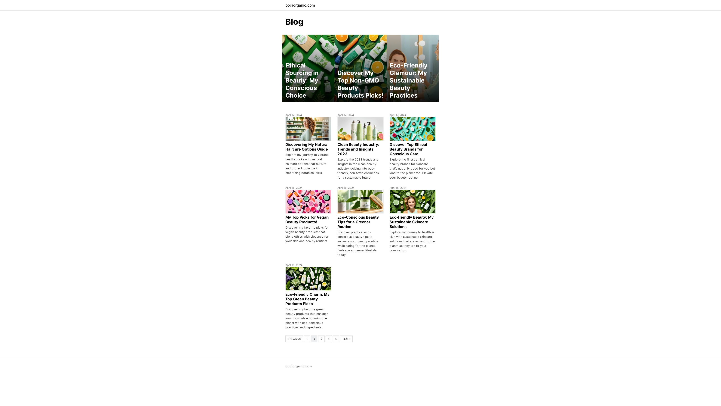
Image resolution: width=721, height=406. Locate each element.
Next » (346, 338)
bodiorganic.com (300, 5)
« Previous (294, 338)
